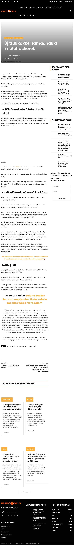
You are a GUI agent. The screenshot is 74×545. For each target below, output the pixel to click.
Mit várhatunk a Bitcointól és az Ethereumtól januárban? (63, 164)
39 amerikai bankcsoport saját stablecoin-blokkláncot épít (11, 457)
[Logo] (8, 11)
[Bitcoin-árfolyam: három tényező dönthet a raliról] (37, 395)
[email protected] (12, 512)
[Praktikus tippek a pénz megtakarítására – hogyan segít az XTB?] (54, 126)
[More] (23, 68)
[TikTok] (12, 2)
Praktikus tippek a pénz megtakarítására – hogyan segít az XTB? (65, 127)
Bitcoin (29, 399)
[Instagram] (9, 2)
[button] (70, 11)
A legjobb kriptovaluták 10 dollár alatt (65, 156)
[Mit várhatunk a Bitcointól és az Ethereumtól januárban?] (54, 163)
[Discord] (2, 2)
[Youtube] (18, 2)
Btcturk (18, 167)
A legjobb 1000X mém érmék (10, 366)
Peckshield (31, 346)
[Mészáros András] (6, 55)
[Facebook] (5, 2)
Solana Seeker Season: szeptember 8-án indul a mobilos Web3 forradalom (24, 299)
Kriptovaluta (18, 38)
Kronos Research (21, 346)
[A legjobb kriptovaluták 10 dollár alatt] (54, 156)
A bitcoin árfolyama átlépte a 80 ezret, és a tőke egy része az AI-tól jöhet (36, 457)
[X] (15, 2)
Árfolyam (30, 449)
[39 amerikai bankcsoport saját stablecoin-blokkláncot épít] (12, 444)
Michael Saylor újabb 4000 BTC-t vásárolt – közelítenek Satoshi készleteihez (37, 368)
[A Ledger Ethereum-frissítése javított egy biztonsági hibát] (12, 395)
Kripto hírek (8, 38)
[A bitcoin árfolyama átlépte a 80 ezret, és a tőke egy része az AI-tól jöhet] (37, 444)
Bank (4, 449)
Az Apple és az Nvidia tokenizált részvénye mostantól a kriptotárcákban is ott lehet (65, 110)
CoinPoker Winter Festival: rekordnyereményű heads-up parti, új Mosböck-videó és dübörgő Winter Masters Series (64, 145)
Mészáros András (14, 56)
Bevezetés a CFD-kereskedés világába (64, 134)
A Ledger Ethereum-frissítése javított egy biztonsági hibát (12, 406)
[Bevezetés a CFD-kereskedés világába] (54, 135)
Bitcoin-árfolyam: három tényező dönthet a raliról (35, 406)
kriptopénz (10, 346)
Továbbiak (24, 492)
